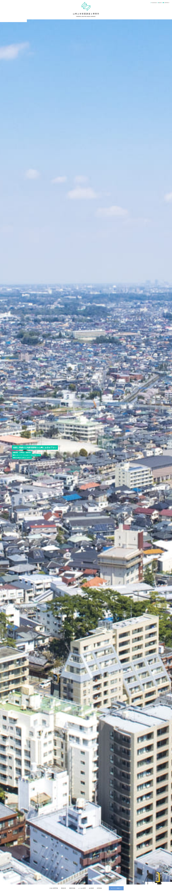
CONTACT (166, 2)
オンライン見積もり (116, 888)
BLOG (160, 2)
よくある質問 (82, 888)
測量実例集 (72, 888)
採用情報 (99, 888)
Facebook (154, 2)
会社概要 (91, 888)
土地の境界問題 (53, 888)
